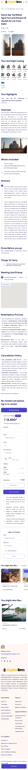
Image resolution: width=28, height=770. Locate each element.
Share (4, 31)
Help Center (18, 701)
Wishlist (12, 31)
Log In (14, 556)
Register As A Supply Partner (9, 743)
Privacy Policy (19, 720)
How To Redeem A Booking (8, 752)
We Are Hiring (4, 707)
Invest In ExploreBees (7, 716)
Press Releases (5, 719)
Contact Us (18, 704)
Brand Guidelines (5, 710)
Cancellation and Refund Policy (19, 727)
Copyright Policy (19, 731)
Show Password (12, 550)
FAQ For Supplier (5, 749)
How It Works (4, 746)
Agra (22, 9)
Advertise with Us (6, 713)
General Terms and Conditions (20, 717)
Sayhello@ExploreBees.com (10, 654)
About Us (3, 701)
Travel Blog (4, 704)
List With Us (4, 740)
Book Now (13, 485)
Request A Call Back (20, 707)
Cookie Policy (18, 723)
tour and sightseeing (10, 9)
